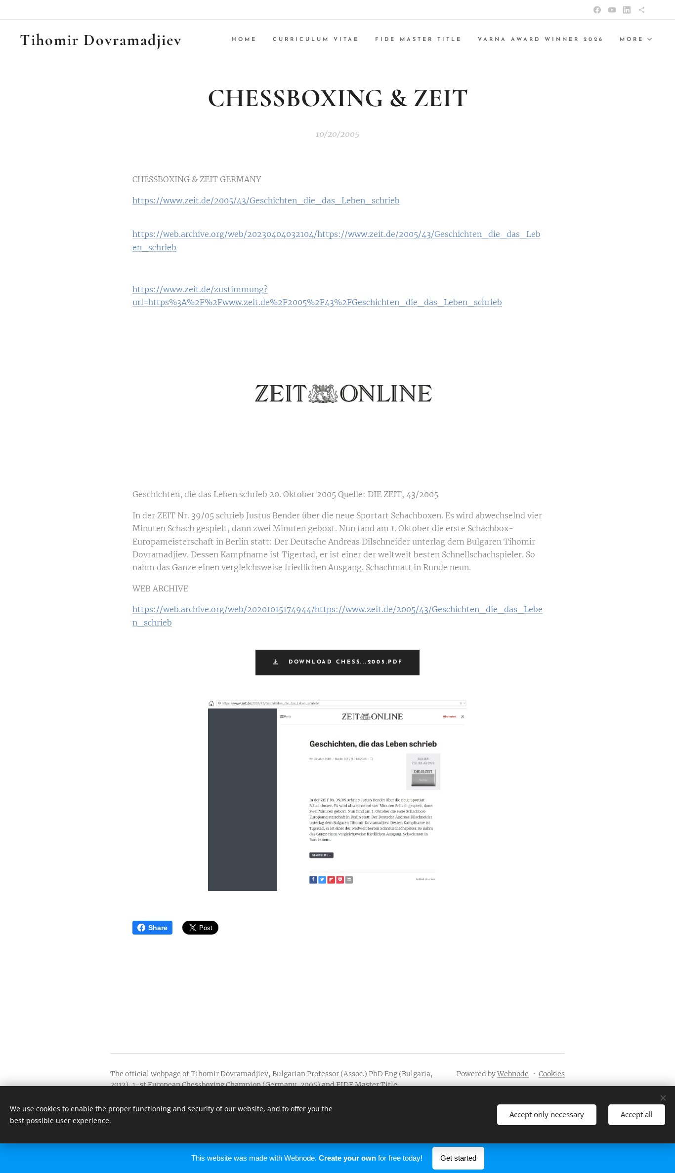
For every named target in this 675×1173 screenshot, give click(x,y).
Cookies (552, 1073)
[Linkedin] (627, 9)
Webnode (513, 1073)
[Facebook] (597, 9)
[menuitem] (247, 40)
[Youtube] (612, 9)
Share (158, 928)
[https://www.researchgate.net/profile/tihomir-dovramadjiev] (641, 9)
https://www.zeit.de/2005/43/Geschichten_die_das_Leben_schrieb (266, 200)
